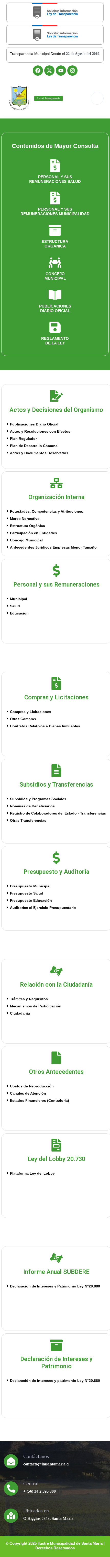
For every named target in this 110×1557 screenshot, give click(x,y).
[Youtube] (61, 70)
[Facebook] (38, 70)
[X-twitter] (49, 70)
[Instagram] (72, 70)
